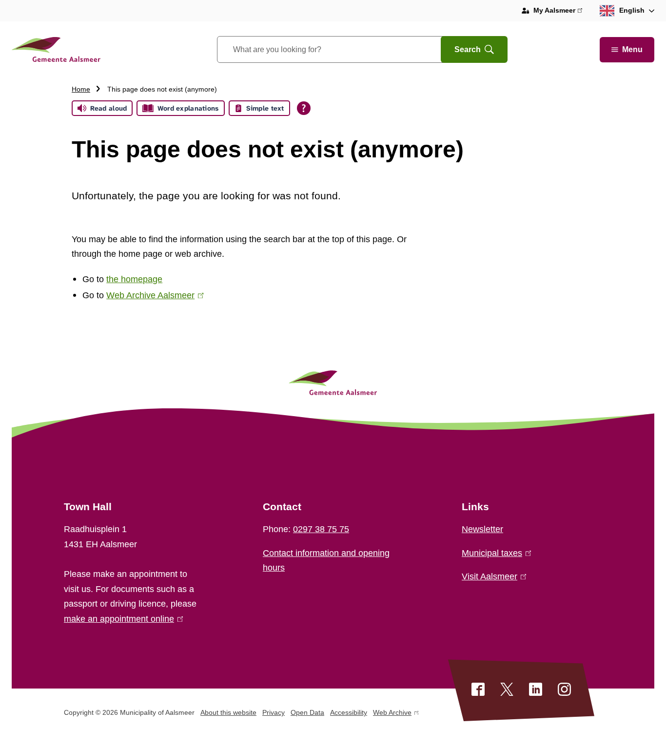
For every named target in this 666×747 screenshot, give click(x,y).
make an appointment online (121, 619)
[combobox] (341, 49)
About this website (228, 712)
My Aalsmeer (557, 11)
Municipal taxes (494, 553)
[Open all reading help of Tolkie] (304, 108)
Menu (632, 49)
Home (81, 89)
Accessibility (348, 712)
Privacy (273, 712)
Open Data (307, 712)
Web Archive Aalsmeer (152, 295)
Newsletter (482, 529)
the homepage (134, 279)
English (632, 10)
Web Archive (392, 714)
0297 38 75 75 (321, 529)
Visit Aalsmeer (492, 576)
